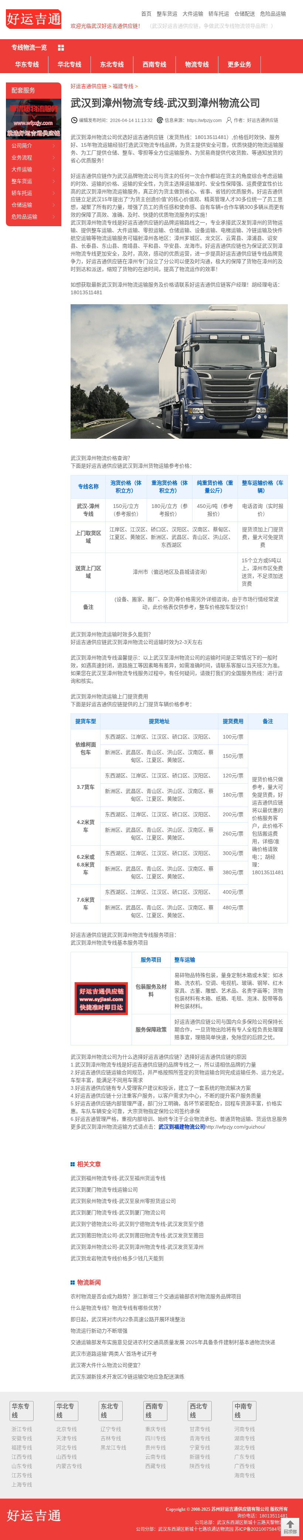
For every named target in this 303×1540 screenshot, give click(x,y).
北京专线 (66, 1429)
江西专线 (21, 1457)
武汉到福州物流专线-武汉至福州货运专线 (118, 1178)
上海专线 (21, 1485)
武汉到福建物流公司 (182, 1127)
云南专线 (155, 1457)
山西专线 (66, 1457)
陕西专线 (200, 1466)
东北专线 (112, 64)
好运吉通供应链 (89, 86)
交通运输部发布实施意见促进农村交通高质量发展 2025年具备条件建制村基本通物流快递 (173, 1342)
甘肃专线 (200, 1429)
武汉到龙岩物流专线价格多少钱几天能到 (117, 1258)
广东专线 (244, 1457)
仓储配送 (244, 14)
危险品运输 (273, 14)
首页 (146, 14)
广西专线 (244, 1466)
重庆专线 (155, 1429)
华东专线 (27, 64)
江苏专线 (21, 1475)
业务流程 (21, 157)
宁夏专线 (200, 1448)
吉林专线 (111, 1438)
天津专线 (66, 1438)
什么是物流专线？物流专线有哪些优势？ (117, 1308)
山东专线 (21, 1466)
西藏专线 (155, 1466)
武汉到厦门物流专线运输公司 (104, 1190)
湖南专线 (244, 1438)
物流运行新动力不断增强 (99, 1331)
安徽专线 (21, 1438)
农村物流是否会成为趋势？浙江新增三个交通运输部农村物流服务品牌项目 (156, 1296)
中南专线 (243, 1410)
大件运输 (193, 14)
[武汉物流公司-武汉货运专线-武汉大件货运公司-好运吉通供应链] (33, 19)
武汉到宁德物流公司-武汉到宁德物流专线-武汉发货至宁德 (137, 1224)
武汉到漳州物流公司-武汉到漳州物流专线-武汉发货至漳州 (137, 1247)
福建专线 (123, 86)
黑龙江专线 (113, 1448)
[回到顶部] (290, 1527)
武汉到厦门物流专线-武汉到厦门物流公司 (118, 1212)
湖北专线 (244, 1448)
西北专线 (199, 1410)
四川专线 (155, 1438)
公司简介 (21, 146)
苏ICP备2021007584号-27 (261, 1529)
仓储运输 (21, 205)
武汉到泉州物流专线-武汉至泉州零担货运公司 (123, 1201)
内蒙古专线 (69, 1466)
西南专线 (154, 64)
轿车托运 (218, 14)
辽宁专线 (111, 1429)
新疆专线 (200, 1457)
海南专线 (244, 1475)
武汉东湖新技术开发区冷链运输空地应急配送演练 (127, 1377)
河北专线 (66, 1448)
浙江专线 (21, 1429)
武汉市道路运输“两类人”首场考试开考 (114, 1354)
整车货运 (167, 14)
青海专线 (200, 1438)
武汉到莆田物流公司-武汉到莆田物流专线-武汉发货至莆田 (137, 1235)
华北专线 (69, 64)
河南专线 (244, 1429)
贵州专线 (155, 1448)
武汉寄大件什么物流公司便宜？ (107, 1365)
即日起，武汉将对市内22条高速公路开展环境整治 (128, 1319)
